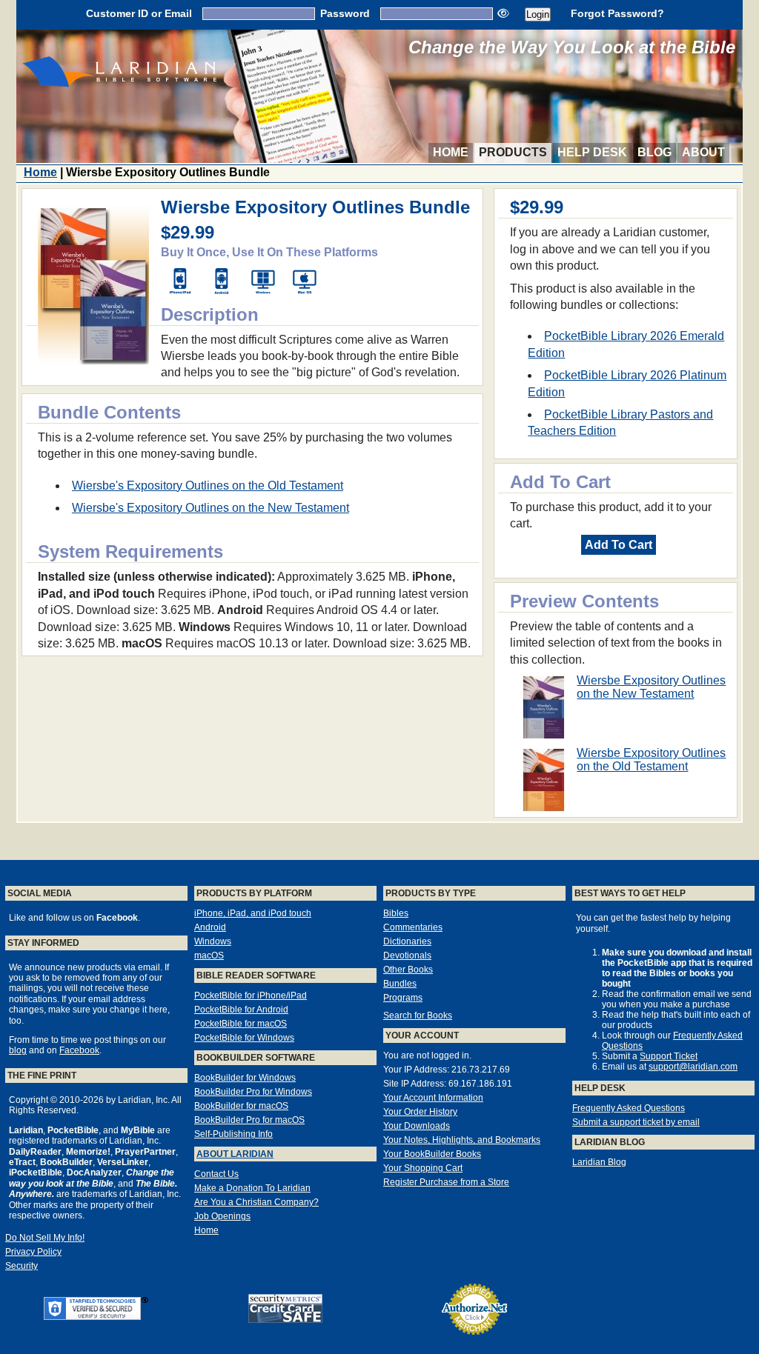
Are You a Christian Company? (256, 1202)
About (703, 152)
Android (210, 927)
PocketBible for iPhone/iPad (250, 995)
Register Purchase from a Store (446, 1182)
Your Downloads (416, 1126)
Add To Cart (618, 544)
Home (450, 152)
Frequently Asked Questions (628, 1108)
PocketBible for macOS (240, 1023)
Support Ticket (668, 1056)
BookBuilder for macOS (241, 1106)
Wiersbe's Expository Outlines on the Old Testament (207, 485)
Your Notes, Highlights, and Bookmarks (461, 1140)
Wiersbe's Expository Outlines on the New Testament (210, 507)
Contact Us (216, 1174)
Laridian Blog (599, 1162)
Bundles (400, 983)
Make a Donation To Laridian (252, 1188)
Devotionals (407, 955)
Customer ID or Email (139, 13)
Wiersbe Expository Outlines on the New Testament (651, 687)
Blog (654, 152)
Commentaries (413, 927)
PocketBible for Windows (244, 1038)
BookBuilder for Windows (245, 1078)
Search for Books (417, 1015)
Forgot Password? (617, 13)
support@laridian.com (693, 1066)
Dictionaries (407, 941)
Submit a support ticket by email (636, 1122)
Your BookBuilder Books (432, 1154)
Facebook (79, 1050)
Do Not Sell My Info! (44, 1238)
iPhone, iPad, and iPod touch (252, 913)
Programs (402, 998)
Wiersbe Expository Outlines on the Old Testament (651, 760)
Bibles (395, 913)
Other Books (408, 969)
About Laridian (235, 1154)
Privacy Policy (33, 1252)
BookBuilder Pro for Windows (253, 1092)
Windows (212, 941)
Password (345, 13)
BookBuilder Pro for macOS (249, 1120)
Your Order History (420, 1112)
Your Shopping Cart (423, 1168)
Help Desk (592, 152)
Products (513, 152)
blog (18, 1050)
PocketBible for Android (241, 1009)
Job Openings (222, 1216)
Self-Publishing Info (233, 1134)
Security (21, 1266)
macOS (209, 955)
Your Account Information (433, 1098)
